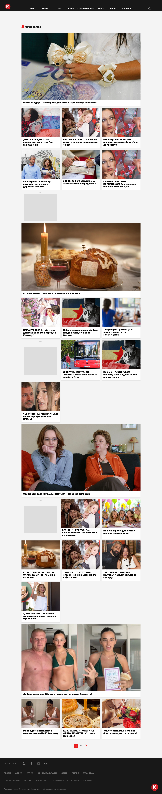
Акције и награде (58, 781)
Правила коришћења (81, 781)
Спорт (113, 9)
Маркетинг (42, 781)
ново (32, 9)
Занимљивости (85, 9)
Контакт (17, 781)
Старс (58, 9)
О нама (7, 781)
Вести (45, 9)
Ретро (71, 9)
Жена (101, 9)
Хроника (126, 9)
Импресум (28, 781)
